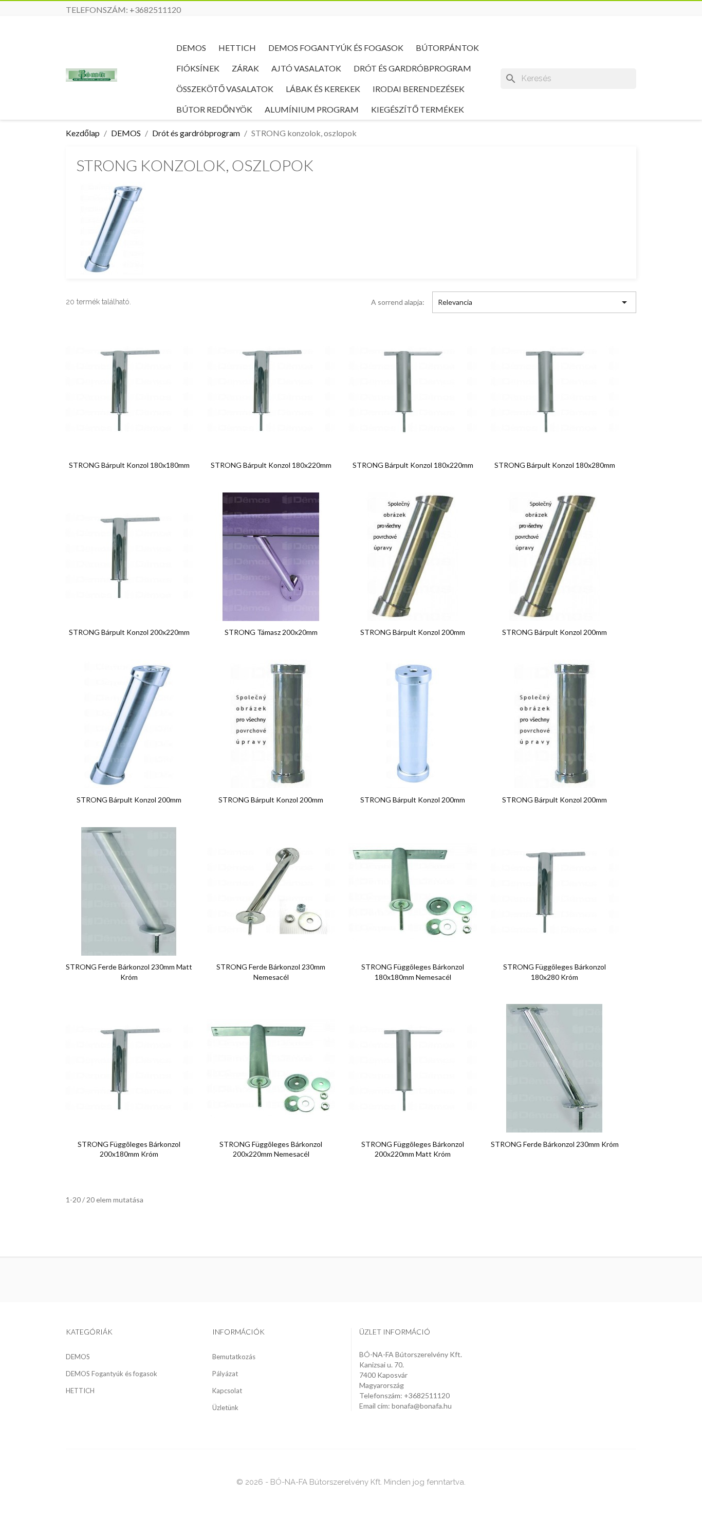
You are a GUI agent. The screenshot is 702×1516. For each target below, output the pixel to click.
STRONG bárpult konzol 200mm (412, 632)
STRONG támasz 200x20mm (271, 632)
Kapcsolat (227, 1390)
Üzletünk (225, 1407)
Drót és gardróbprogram (412, 68)
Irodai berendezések (419, 89)
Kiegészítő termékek (417, 109)
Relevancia (534, 302)
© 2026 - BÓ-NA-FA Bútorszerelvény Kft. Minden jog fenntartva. (351, 1482)
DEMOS (191, 47)
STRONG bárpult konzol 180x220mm (271, 465)
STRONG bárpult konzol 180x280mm (554, 465)
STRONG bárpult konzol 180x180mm (129, 465)
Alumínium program (312, 109)
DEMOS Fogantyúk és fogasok (335, 47)
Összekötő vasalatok (224, 89)
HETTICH (237, 47)
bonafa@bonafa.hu (422, 1405)
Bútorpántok (447, 47)
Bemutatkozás (233, 1357)
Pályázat (225, 1373)
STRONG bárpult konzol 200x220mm (129, 632)
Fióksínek (197, 68)
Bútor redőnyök (214, 109)
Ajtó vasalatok (306, 68)
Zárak (245, 68)
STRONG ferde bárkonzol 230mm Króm (555, 1144)
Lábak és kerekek (323, 89)
